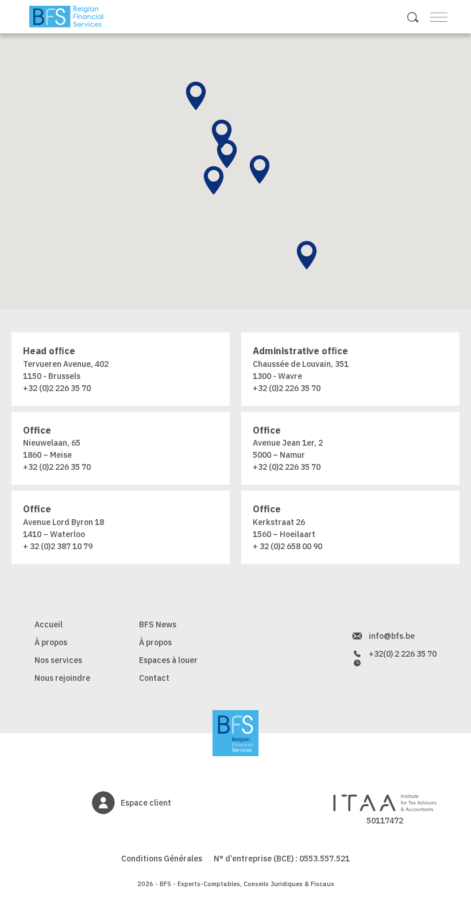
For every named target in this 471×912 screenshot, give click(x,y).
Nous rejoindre (62, 678)
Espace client (146, 803)
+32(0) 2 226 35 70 (403, 654)
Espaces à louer (168, 660)
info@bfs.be (392, 636)
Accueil (48, 624)
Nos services (58, 660)
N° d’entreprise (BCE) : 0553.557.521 (282, 858)
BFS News (157, 624)
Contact (154, 678)
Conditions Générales (161, 858)
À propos (50, 642)
